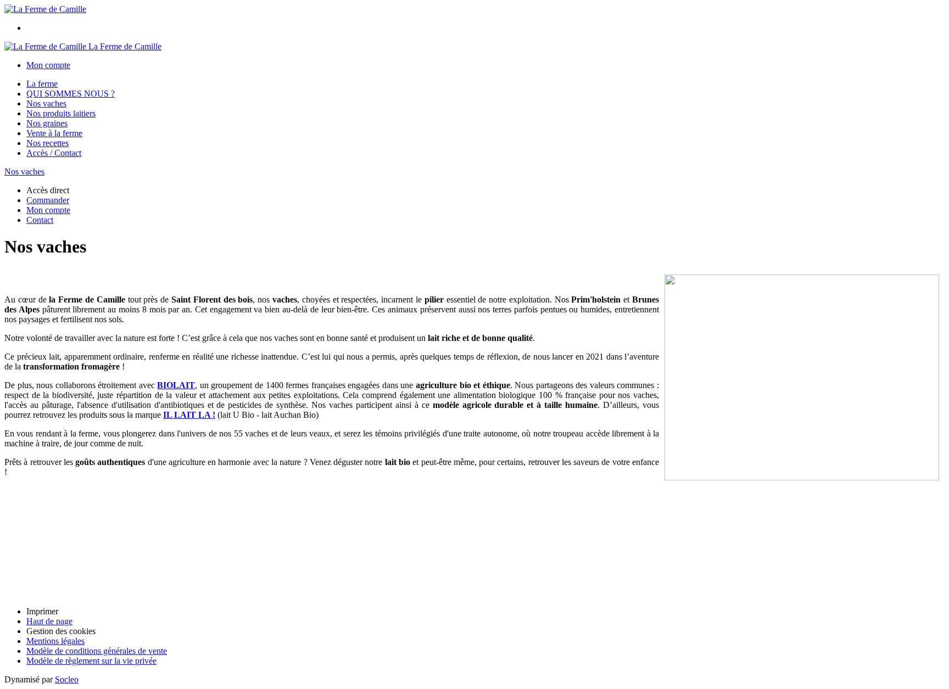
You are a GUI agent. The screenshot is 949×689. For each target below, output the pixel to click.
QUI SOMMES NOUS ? (70, 93)
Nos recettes (47, 143)
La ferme (42, 83)
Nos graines (47, 123)
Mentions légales (55, 641)
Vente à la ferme (54, 133)
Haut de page (49, 621)
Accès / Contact (53, 153)
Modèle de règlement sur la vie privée (91, 660)
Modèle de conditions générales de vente (96, 651)
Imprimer (42, 611)
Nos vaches (46, 103)
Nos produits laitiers (61, 113)
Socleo (67, 679)
